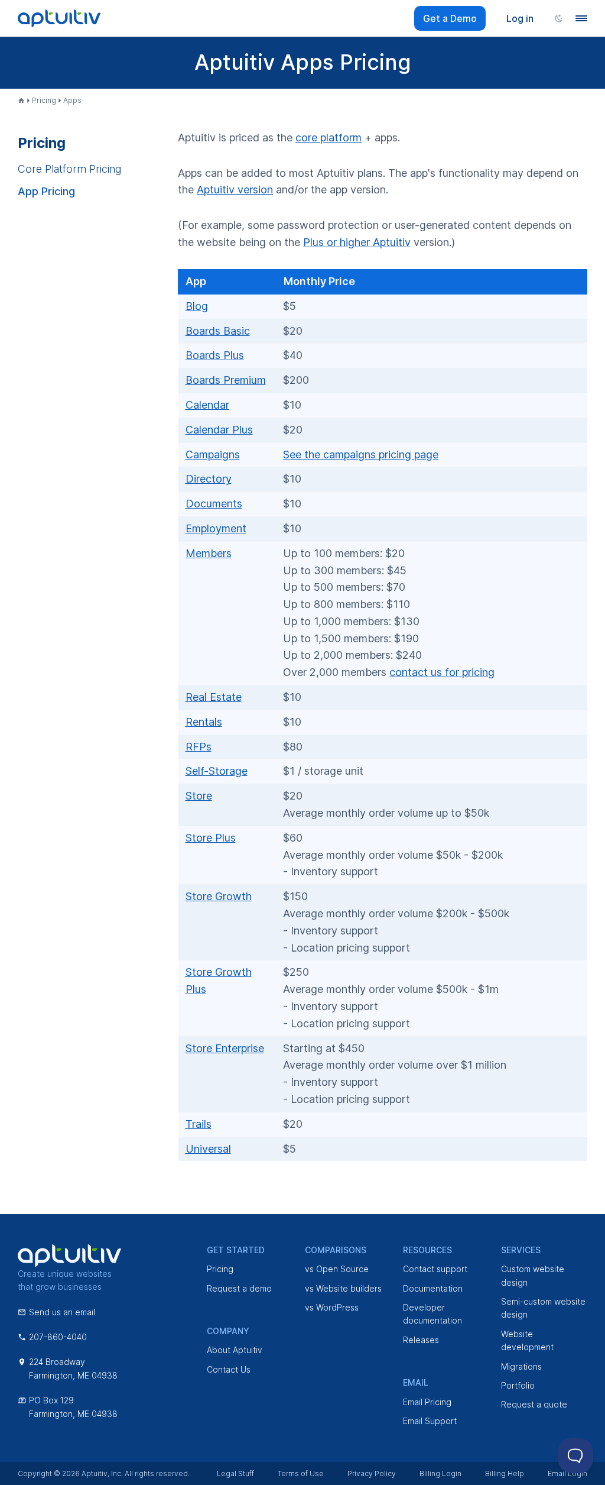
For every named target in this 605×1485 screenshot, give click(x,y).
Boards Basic (218, 331)
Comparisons (335, 1250)
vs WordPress (332, 1307)
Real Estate (214, 697)
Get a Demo (450, 18)
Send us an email (62, 1312)
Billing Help (504, 1473)
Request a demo (239, 1288)
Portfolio (518, 1385)
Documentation (433, 1288)
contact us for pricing (442, 672)
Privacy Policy (371, 1473)
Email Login (567, 1473)
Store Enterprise (225, 1048)
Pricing (44, 100)
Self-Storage (217, 771)
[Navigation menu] (581, 18)
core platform (328, 137)
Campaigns (213, 454)
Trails (199, 1124)
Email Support (430, 1421)
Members (209, 553)
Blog (197, 306)
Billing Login (440, 1473)
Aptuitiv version (235, 189)
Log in (520, 18)
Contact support (435, 1269)
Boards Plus (215, 355)
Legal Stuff (235, 1473)
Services (521, 1250)
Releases (421, 1340)
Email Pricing (427, 1402)
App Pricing (46, 191)
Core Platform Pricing (69, 169)
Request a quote (534, 1404)
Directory (209, 479)
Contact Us (229, 1369)
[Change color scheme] (559, 18)
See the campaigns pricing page (360, 454)
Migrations (521, 1366)
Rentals (204, 722)
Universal (208, 1149)
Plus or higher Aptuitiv (357, 242)
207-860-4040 (58, 1337)
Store (199, 796)
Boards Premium (226, 380)
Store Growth (219, 896)
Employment (216, 528)
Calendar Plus (219, 429)
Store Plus (211, 838)
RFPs (199, 746)
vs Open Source (337, 1269)
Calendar (207, 405)
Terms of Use (301, 1473)
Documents (214, 503)
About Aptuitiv (234, 1350)
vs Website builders (343, 1288)
